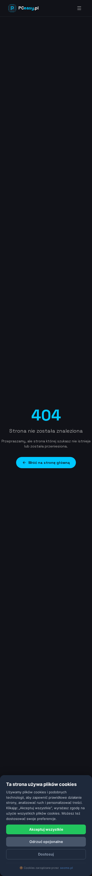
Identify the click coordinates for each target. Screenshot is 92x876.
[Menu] (79, 8)
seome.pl (66, 868)
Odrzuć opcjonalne (46, 841)
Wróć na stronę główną (49, 462)
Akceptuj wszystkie (46, 829)
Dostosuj (46, 854)
